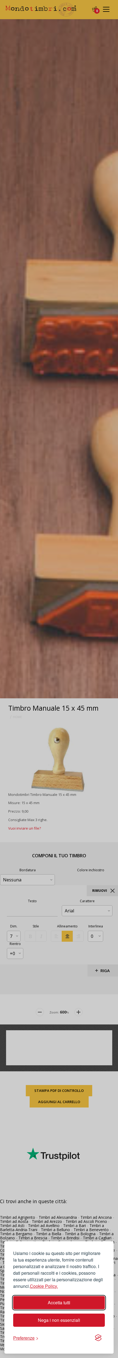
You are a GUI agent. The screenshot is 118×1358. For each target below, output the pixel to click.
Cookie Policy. (44, 1286)
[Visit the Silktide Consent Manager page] (98, 1338)
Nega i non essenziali (59, 1320)
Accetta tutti (59, 1302)
